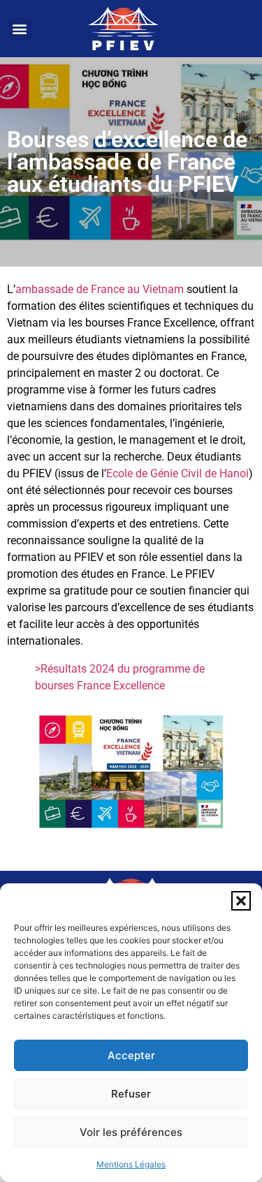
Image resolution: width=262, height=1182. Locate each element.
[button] (241, 901)
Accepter (131, 1055)
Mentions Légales (131, 1164)
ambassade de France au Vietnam (99, 289)
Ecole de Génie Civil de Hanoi (177, 473)
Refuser (131, 1093)
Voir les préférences (131, 1132)
